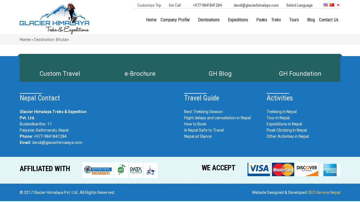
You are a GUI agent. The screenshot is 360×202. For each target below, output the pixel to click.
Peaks (261, 19)
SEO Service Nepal (324, 192)
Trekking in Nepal (282, 111)
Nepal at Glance (198, 136)
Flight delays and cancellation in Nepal (217, 118)
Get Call (175, 5)
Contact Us (328, 19)
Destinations (209, 19)
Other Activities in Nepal (288, 136)
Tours (294, 19)
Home (151, 19)
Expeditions (238, 19)
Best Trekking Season (203, 111)
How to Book (195, 124)
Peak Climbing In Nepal (287, 130)
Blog (311, 19)
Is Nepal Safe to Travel (204, 130)
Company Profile (175, 19)
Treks (276, 19)
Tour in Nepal (278, 118)
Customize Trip (149, 5)
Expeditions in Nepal (284, 124)
